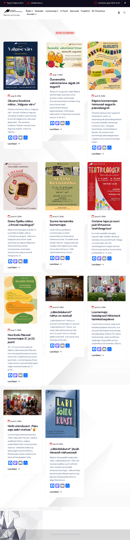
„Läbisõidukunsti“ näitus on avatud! (61, 313)
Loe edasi (12, 144)
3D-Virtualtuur (98, 11)
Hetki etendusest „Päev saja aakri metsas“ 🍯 (23, 427)
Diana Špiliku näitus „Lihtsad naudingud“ (21, 223)
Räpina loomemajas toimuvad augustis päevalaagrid (104, 104)
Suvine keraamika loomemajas (61, 223)
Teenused (74, 11)
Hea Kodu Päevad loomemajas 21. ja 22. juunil (21, 338)
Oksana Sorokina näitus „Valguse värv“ (22, 102)
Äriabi (28, 11)
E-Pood (64, 11)
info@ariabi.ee (37, 3)
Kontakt (31, 14)
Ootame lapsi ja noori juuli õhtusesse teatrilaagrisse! (106, 225)
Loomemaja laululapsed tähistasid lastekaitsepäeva (106, 315)
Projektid (85, 11)
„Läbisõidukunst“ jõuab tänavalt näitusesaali (64, 450)
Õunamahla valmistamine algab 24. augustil (65, 83)
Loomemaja (51, 11)
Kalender (39, 11)
